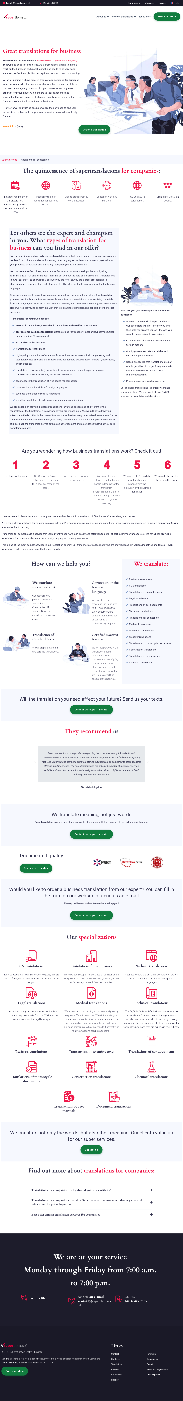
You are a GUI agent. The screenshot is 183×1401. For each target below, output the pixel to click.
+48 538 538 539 (50, 3)
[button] (94, 129)
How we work (134, 3)
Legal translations (138, 598)
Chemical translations (141, 662)
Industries (143, 16)
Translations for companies (144, 617)
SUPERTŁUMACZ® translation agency (57, 60)
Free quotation (167, 16)
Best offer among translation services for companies (65, 1215)
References (149, 3)
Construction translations (143, 649)
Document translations (141, 630)
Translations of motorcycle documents (150, 643)
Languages (127, 16)
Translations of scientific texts (145, 592)
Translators (116, 1364)
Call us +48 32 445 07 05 (136, 1299)
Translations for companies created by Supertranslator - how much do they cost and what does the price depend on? (86, 1202)
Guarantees (152, 1359)
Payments (151, 1354)
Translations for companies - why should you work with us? (71, 1190)
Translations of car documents (145, 604)
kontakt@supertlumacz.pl (18, 3)
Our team (115, 1359)
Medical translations (140, 624)
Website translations (140, 636)
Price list (115, 1380)
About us (101, 16)
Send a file (38, 1298)
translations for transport (69, 331)
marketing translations (63, 419)
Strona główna (9, 159)
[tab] (91, 1190)
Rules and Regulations (157, 1369)
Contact (115, 1354)
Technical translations (141, 611)
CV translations (137, 585)
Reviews (115, 16)
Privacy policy (153, 1374)
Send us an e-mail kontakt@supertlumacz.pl (94, 1301)
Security (162, 3)
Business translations (140, 579)
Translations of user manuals (144, 656)
